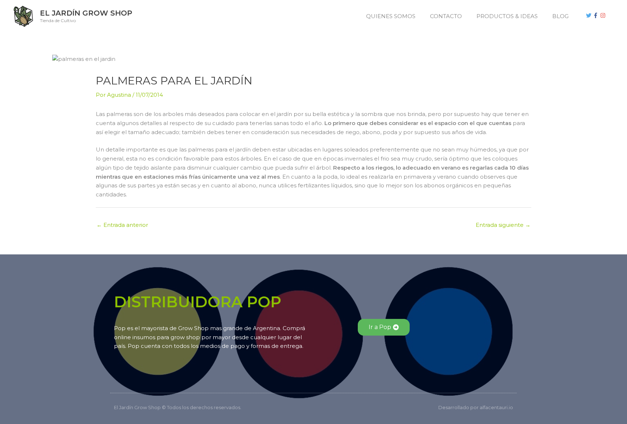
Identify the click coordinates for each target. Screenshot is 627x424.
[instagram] (603, 15)
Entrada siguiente (503, 224)
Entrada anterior (122, 224)
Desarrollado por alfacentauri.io (475, 407)
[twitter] (589, 15)
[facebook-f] (596, 15)
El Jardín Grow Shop (86, 13)
